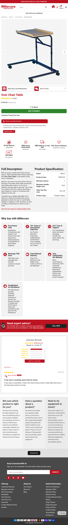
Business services (7, 489)
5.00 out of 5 (38, 343)
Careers (4, 507)
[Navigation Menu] (66, 7)
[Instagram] (18, 478)
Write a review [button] (34, 361)
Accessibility (50, 512)
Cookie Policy (50, 510)
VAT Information (7, 492)
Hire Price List (6, 500)
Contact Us (34, 453)
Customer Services (7, 487)
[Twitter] (13, 478)
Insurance (4, 502)
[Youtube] (23, 478)
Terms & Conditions (53, 487)
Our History (27, 487)
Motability (4, 494)
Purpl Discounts (51, 505)
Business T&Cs (51, 489)
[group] (34, 52)
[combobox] (33, 7)
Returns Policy (51, 494)
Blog (25, 492)
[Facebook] (9, 478)
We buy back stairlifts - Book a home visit (34, 1)
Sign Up (55, 472)
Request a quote (8, 131)
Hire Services (6, 497)
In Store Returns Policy (9, 505)
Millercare (31, 522)
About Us (27, 489)
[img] (8, 372)
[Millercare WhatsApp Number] (54, 7)
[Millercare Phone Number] (57, 7)
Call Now (56, 326)
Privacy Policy (51, 507)
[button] (61, 7)
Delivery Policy (51, 492)
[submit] (45, 7)
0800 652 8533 (38, 328)
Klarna (48, 500)
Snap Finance (50, 502)
